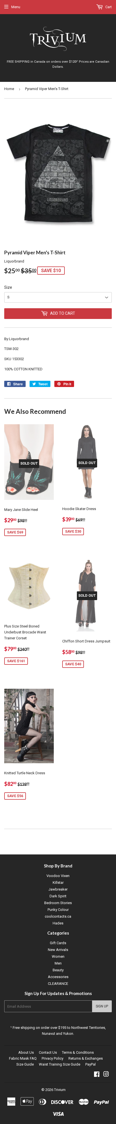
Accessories (58, 977)
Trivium (60, 1090)
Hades (58, 923)
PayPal (90, 1064)
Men (58, 963)
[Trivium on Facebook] (97, 1075)
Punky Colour (58, 909)
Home (9, 89)
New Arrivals (58, 950)
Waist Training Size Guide (59, 1064)
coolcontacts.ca (58, 916)
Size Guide (25, 1064)
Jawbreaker (58, 889)
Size (8, 287)
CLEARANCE (58, 983)
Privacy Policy (52, 1058)
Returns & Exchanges (85, 1058)
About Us (26, 1052)
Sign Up (102, 1006)
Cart (108, 7)
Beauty (58, 970)
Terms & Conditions (78, 1052)
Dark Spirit (58, 896)
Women (58, 956)
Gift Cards (58, 943)
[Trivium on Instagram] (106, 1075)
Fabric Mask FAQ (23, 1058)
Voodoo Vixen (58, 876)
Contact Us (48, 1052)
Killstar (58, 882)
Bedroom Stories (58, 903)
